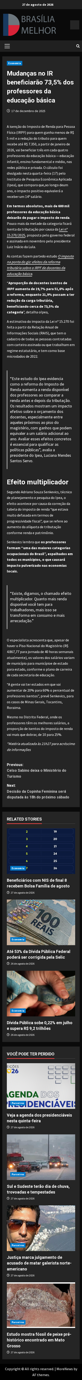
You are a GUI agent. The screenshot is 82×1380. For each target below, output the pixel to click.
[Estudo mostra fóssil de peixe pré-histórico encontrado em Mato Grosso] (41, 1305)
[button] (7, 46)
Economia (14, 63)
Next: (38, 791)
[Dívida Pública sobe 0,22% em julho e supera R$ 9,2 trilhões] (41, 993)
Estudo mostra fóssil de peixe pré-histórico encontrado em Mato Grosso (39, 1340)
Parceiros (18, 1103)
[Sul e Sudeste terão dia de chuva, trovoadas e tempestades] (41, 1157)
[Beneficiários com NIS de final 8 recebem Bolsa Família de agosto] (41, 851)
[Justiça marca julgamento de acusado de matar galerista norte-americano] (41, 1228)
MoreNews (64, 1369)
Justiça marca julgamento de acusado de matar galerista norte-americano (39, 1263)
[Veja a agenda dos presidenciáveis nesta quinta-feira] (41, 1086)
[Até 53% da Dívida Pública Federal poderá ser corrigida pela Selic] (41, 922)
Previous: (36, 771)
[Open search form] (78, 46)
